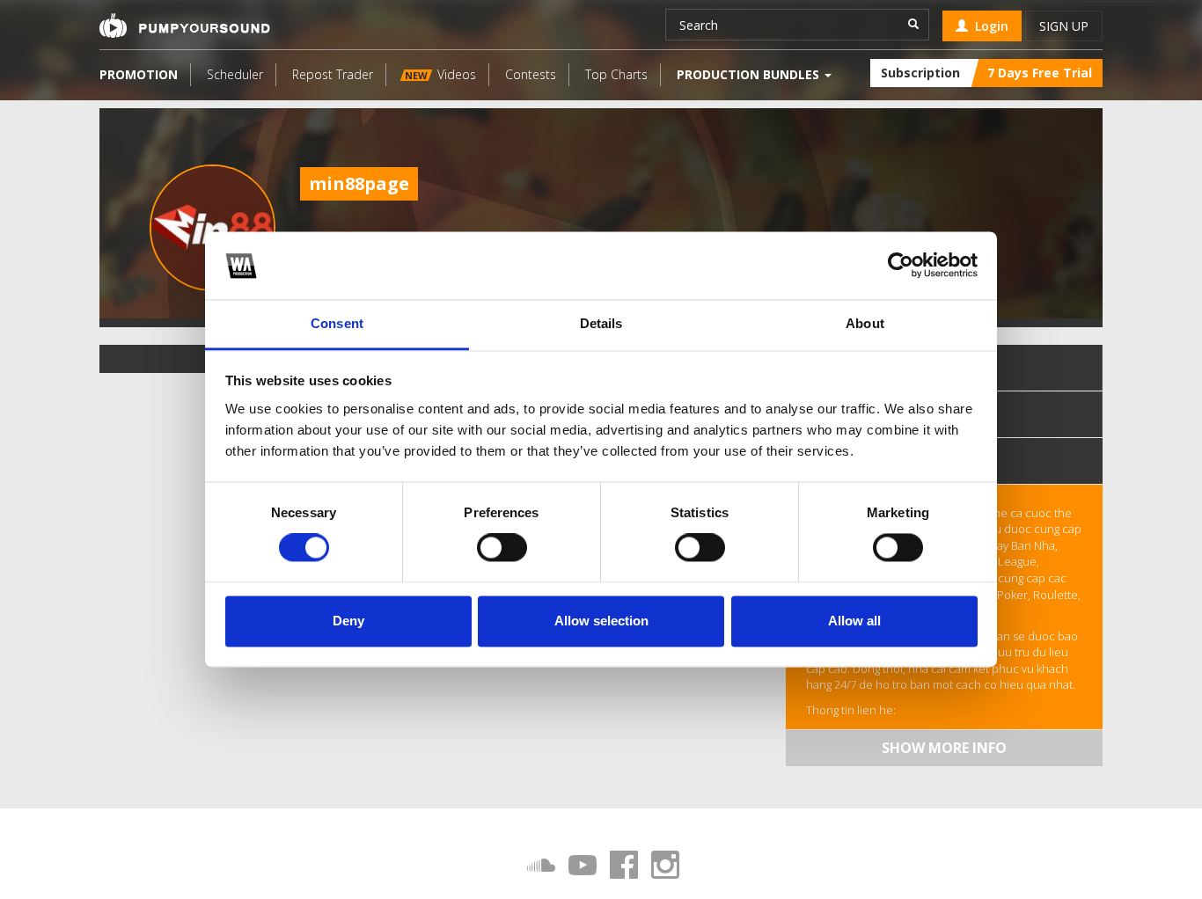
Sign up (1063, 26)
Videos (440, 74)
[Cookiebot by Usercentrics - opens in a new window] (901, 265)
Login (988, 26)
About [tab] (865, 323)
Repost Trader (332, 74)
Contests (530, 74)
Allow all (854, 620)
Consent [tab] (337, 323)
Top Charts (616, 74)
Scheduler (235, 74)
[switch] (502, 548)
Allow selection (601, 620)
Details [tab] (601, 323)
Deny (348, 620)
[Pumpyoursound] (184, 25)
